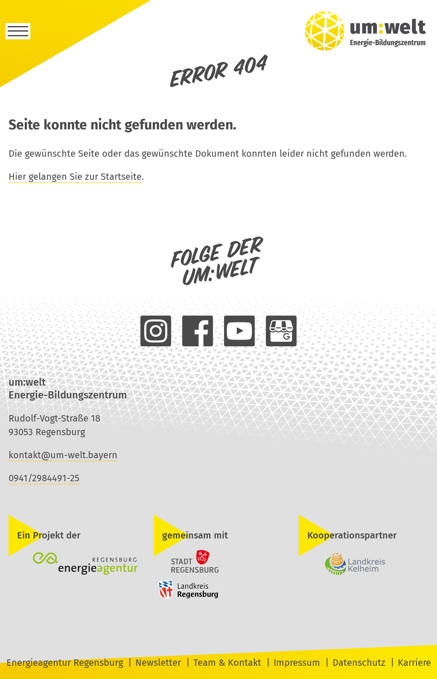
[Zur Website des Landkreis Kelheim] (363, 564)
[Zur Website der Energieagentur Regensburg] (73, 564)
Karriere (414, 662)
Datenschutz (358, 662)
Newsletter (158, 662)
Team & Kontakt (227, 662)
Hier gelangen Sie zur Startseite (75, 176)
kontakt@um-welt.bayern (63, 455)
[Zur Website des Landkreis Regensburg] (186, 597)
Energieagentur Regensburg (64, 662)
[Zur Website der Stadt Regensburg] (186, 571)
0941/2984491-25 (44, 478)
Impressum (297, 662)
